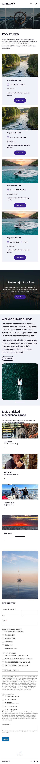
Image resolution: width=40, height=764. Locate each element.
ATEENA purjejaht (11, 700)
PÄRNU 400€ (9, 642)
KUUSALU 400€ (10, 638)
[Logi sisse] (36, 4)
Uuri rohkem (20, 297)
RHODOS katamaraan (12, 703)
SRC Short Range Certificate (14, 632)
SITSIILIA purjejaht (11, 710)
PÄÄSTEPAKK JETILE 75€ (10, 670)
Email (4, 620)
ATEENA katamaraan (12, 696)
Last (22, 616)
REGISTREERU (20, 205)
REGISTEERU (20, 100)
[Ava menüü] (31, 4)
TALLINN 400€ (10, 635)
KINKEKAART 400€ (11, 649)
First (3, 616)
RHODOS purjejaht (11, 706)
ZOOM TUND (9, 645)
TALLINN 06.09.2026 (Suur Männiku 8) (17, 662)
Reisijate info (6, 724)
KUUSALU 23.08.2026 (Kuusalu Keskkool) (18, 659)
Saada (5, 739)
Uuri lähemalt (8, 358)
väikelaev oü (8, 4)
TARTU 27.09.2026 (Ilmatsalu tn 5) (16, 666)
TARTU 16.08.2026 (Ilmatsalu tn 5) (16, 655)
